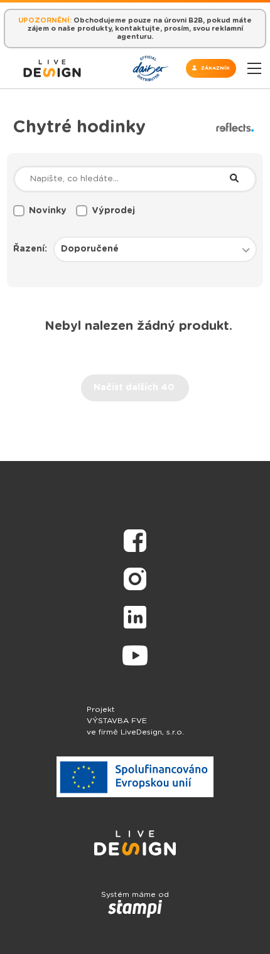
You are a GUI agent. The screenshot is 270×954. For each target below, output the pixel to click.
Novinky (48, 210)
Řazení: (30, 249)
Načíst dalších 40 (134, 387)
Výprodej (113, 210)
